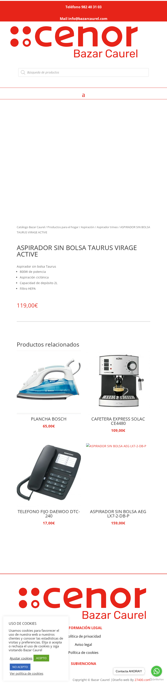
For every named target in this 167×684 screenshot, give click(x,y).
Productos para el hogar (62, 227)
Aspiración (87, 227)
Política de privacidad (83, 636)
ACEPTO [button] (41, 658)
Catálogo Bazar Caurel (31, 227)
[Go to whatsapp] (156, 671)
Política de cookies (83, 652)
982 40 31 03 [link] (91, 7)
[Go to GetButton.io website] (157, 679)
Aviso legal (83, 644)
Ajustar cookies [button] (21, 658)
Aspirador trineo (107, 227)
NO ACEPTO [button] (20, 667)
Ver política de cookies (26, 673)
